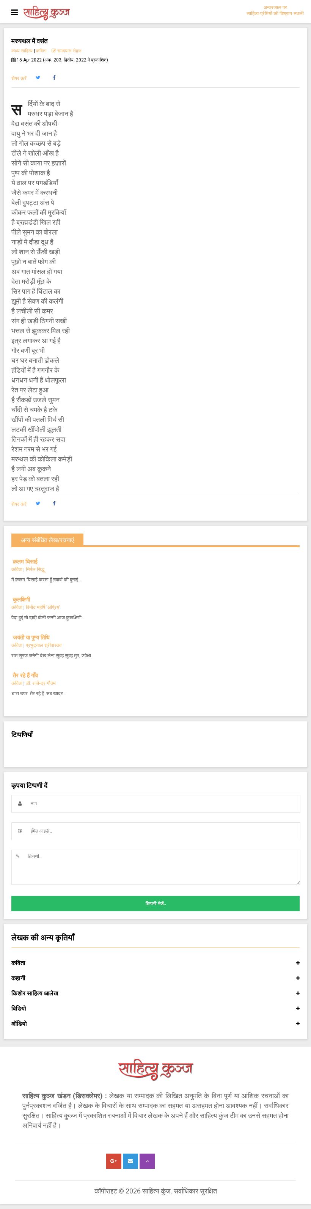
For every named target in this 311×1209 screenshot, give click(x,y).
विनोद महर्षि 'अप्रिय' (43, 607)
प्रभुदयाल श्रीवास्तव (43, 645)
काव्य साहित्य (22, 51)
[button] (38, 77)
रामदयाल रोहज (68, 51)
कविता (41, 51)
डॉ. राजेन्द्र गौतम (41, 683)
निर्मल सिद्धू (35, 569)
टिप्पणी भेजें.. (156, 903)
